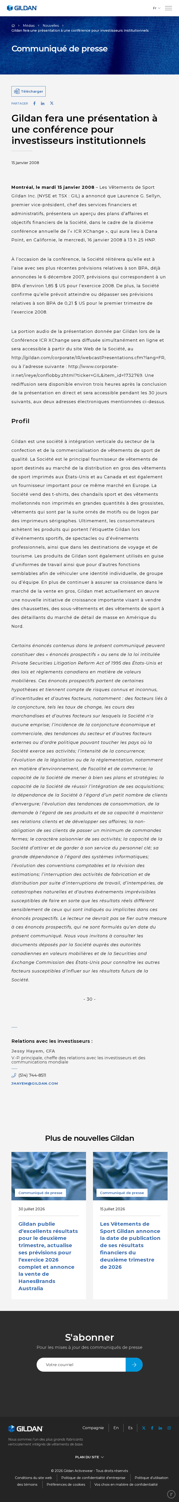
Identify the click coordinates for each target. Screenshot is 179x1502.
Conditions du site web (33, 1478)
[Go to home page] (22, 10)
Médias (28, 26)
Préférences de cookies (66, 1484)
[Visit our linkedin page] (160, 1428)
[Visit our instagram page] (168, 1428)
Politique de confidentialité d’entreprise (93, 1478)
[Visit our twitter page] (143, 1428)
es (130, 1428)
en (116, 1428)
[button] (168, 8)
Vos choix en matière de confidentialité (126, 1484)
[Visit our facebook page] (152, 1428)
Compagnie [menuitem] (93, 1428)
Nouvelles (51, 26)
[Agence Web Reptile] (171, 1494)
